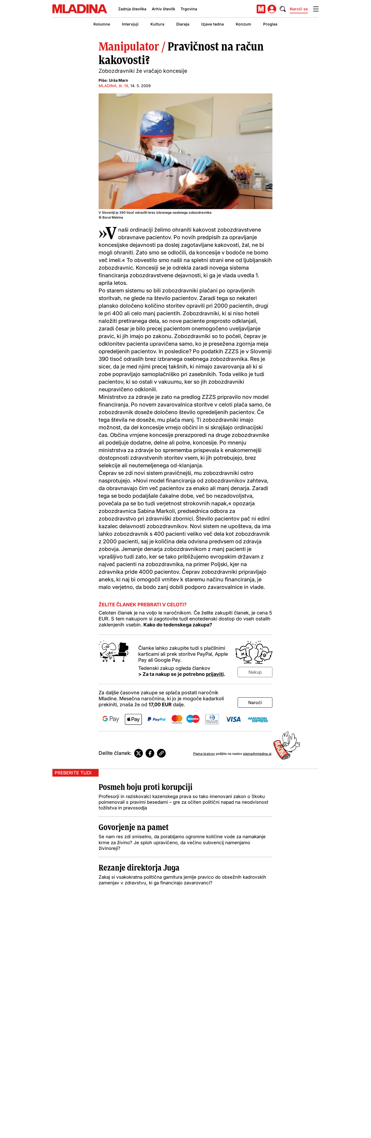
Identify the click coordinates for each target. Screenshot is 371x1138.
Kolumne (101, 24)
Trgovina (189, 9)
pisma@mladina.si (257, 754)
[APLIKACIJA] (261, 9)
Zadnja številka (132, 9)
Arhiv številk (163, 9)
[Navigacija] (316, 9)
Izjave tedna (212, 24)
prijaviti (215, 674)
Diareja (182, 24)
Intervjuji (130, 24)
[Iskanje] (282, 9)
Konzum (243, 24)
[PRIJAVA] (272, 9)
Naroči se (299, 9)
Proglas (270, 24)
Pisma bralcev (204, 754)
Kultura (157, 24)
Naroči (255, 702)
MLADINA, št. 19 (113, 85)
